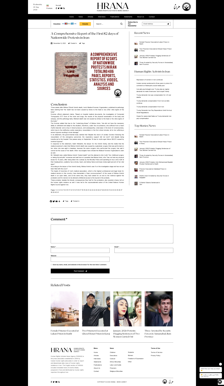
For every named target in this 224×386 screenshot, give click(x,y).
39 (54, 192)
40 (56, 192)
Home (71, 17)
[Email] (56, 201)
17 (80, 190)
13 (73, 190)
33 (113, 190)
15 (77, 190)
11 (69, 190)
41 (58, 192)
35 (117, 190)
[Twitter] (53, 201)
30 (107, 190)
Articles (90, 17)
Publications (114, 17)
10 (67, 190)
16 (79, 190)
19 (84, 190)
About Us (140, 17)
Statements (128, 17)
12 (71, 190)
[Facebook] (51, 201)
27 (101, 190)
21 (88, 190)
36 (119, 190)
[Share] (59, 201)
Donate (85, 24)
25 (96, 190)
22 (90, 190)
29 (105, 190)
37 (121, 190)
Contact (152, 17)
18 (82, 190)
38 (51, 192)
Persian (49, 8)
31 (109, 190)
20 (86, 190)
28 (103, 190)
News (81, 17)
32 (111, 190)
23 (92, 190)
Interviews (101, 17)
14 (75, 190)
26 (99, 190)
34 (115, 190)
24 (94, 190)
